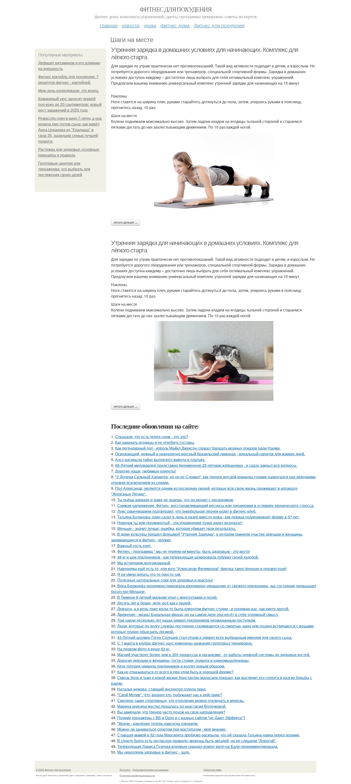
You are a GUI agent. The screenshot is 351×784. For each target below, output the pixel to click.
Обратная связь (212, 769)
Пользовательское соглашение (151, 769)
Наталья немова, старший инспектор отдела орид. (161, 689)
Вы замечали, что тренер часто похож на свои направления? (171, 712)
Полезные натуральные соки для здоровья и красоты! (165, 580)
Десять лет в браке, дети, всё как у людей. (154, 603)
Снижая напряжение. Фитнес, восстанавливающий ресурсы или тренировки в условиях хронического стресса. (215, 505)
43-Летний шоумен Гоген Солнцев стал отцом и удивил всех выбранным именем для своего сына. (204, 637)
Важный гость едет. (134, 545)
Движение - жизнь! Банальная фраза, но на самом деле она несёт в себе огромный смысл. (198, 614)
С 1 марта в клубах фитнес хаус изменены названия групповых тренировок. (185, 643)
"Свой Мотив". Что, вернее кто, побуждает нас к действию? (169, 694)
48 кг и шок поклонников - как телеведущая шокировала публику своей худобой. (188, 557)
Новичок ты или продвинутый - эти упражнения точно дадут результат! (179, 522)
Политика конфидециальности (137, 775)
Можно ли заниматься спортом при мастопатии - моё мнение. (171, 729)
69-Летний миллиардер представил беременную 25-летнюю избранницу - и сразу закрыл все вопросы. (206, 465)
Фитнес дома (175, 25)
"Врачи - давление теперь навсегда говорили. (157, 723)
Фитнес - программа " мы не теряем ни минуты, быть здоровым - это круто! (183, 551)
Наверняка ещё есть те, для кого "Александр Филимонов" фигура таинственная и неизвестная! (202, 568)
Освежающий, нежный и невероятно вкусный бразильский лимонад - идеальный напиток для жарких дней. (210, 454)
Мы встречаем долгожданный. (144, 563)
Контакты (125, 769)
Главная (108, 25)
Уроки (150, 25)
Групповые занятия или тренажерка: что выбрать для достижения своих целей (64, 169)
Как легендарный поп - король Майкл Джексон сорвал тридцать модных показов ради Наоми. (198, 448)
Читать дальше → (126, 222)
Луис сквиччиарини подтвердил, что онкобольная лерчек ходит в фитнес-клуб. (186, 511)
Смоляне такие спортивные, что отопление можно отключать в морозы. (181, 700)
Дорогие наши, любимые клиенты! (145, 471)
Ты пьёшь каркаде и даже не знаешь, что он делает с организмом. (175, 499)
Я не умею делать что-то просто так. (149, 574)
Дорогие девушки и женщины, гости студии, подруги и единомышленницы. (183, 660)
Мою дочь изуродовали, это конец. (68, 91)
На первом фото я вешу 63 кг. (143, 649)
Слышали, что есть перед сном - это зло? (151, 436)
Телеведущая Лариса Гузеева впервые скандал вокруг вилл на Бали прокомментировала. (197, 746)
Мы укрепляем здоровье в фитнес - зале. (153, 752)
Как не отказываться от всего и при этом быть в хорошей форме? (175, 672)
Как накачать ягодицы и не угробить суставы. (155, 442)
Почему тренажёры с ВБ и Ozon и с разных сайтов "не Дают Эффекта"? (181, 717)
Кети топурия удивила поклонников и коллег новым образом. (171, 666)
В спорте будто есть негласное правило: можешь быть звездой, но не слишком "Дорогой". (197, 740)
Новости (130, 25)
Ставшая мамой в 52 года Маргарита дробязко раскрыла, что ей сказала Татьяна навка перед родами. (208, 735)
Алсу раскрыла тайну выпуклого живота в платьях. (160, 459)
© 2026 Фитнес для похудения (53, 769)
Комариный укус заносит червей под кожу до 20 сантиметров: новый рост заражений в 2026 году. (69, 104)
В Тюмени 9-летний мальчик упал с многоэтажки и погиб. (167, 597)
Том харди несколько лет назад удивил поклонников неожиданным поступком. (186, 620)
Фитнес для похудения (175, 9)
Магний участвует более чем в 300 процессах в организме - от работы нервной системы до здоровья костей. (213, 654)
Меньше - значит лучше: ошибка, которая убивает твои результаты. (176, 528)
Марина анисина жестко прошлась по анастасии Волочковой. (171, 706)
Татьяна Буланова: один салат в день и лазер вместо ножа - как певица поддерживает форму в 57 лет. (208, 517)
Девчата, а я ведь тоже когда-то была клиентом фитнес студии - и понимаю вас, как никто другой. (203, 608)
